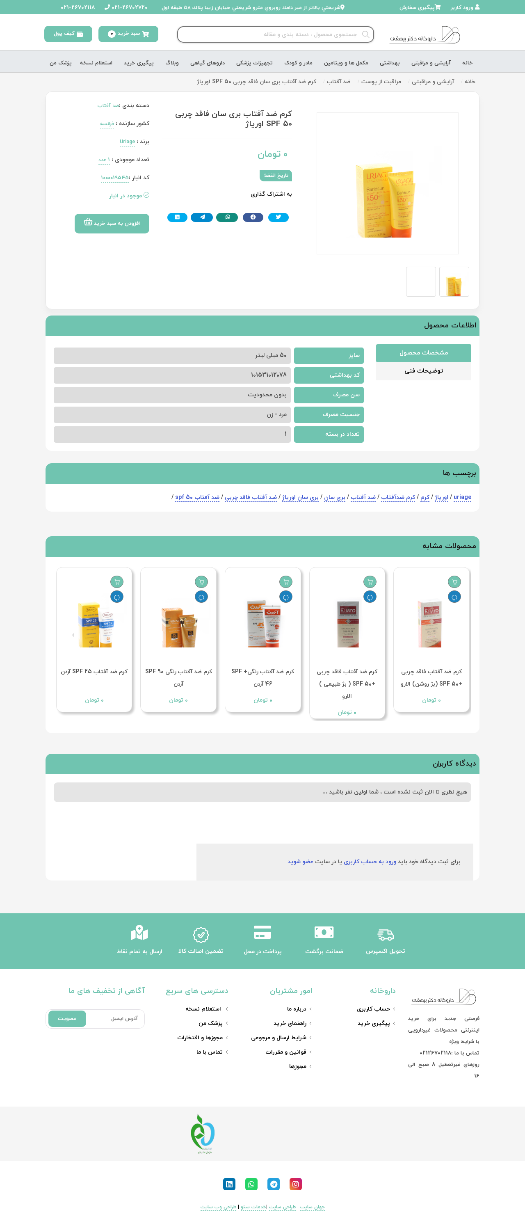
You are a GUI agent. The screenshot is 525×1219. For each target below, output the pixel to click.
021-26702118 (77, 7)
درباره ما (296, 1009)
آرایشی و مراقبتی (431, 63)
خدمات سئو (253, 1207)
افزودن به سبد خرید (116, 223)
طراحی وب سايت (218, 1207)
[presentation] (452, 635)
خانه (467, 63)
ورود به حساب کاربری (370, 862)
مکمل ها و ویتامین (346, 63)
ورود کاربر (463, 7)
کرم (424, 497)
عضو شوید (300, 862)
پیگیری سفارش (417, 7)
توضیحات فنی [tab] (423, 371)
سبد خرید (125, 33)
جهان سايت (312, 1207)
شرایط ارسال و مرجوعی (278, 1038)
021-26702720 (129, 7)
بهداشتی (390, 63)
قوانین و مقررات (285, 1052)
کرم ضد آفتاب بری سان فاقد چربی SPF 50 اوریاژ (256, 82)
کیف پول (64, 33)
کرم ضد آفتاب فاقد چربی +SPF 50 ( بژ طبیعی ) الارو (347, 684)
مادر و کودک (298, 63)
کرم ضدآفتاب (398, 497)
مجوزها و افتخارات (200, 1038)
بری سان (334, 497)
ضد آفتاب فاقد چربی (251, 497)
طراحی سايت (282, 1207)
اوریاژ (441, 497)
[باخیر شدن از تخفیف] (454, 596)
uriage (462, 497)
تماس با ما (209, 1052)
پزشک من (61, 63)
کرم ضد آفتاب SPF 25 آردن (94, 672)
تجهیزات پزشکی (254, 63)
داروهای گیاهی (207, 63)
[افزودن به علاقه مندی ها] (454, 582)
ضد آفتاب (363, 497)
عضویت (67, 1018)
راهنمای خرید (290, 1023)
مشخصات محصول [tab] (423, 353)
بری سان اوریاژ (300, 497)
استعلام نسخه (96, 63)
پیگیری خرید (139, 63)
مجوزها (297, 1066)
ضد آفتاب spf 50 (197, 497)
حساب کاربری (373, 1009)
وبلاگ (172, 63)
